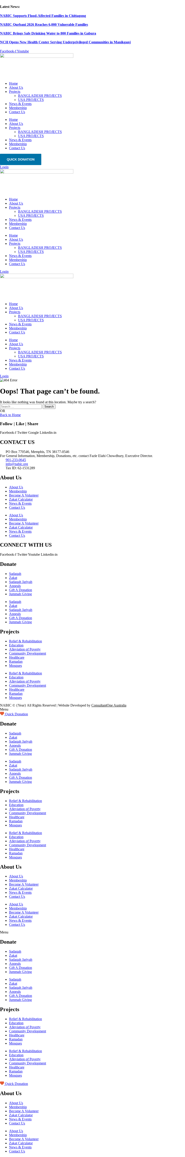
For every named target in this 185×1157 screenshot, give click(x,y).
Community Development (27, 653)
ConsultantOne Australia (108, 705)
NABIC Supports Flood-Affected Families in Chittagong (43, 16)
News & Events (20, 104)
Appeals (15, 586)
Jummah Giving (20, 594)
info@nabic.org (17, 464)
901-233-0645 (16, 460)
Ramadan (16, 661)
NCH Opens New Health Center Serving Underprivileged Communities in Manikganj (65, 42)
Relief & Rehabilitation (25, 641)
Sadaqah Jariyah (20, 582)
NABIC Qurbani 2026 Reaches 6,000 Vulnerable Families (44, 24)
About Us (16, 87)
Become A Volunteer (24, 495)
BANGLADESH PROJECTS (40, 96)
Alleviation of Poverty (25, 649)
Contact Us (17, 112)
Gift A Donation (20, 590)
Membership (18, 108)
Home (13, 83)
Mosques (15, 665)
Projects (14, 91)
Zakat (13, 578)
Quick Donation (21, 159)
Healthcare (16, 657)
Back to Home (10, 415)
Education (16, 645)
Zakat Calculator (21, 499)
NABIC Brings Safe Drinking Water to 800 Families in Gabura (48, 33)
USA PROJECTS (31, 100)
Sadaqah (15, 574)
